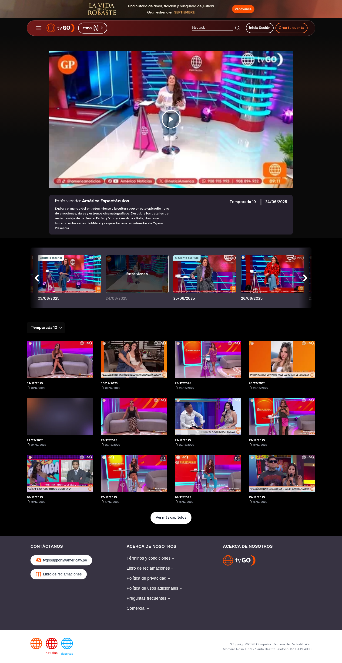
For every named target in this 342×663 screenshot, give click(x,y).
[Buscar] (237, 28)
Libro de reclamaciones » (150, 568)
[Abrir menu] (38, 28)
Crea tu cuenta (291, 28)
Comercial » (138, 608)
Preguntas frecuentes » (148, 598)
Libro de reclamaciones (62, 574)
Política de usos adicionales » (154, 588)
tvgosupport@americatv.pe (65, 560)
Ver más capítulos (171, 517)
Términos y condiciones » (150, 558)
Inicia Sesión (259, 28)
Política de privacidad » (148, 578)
